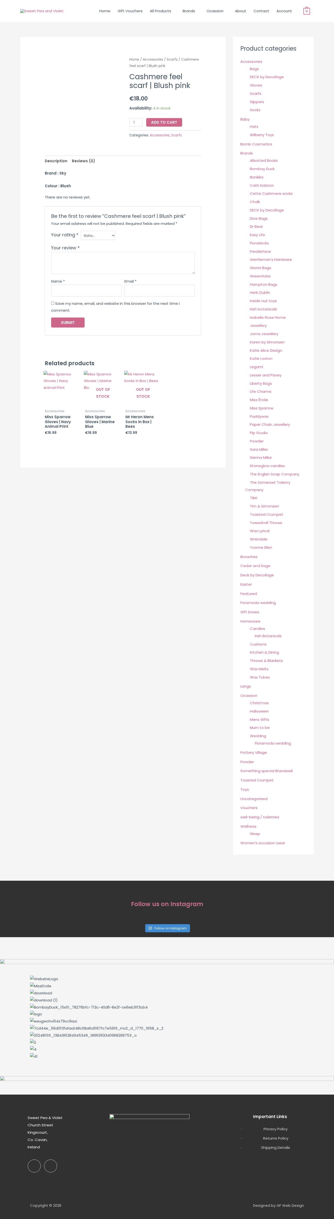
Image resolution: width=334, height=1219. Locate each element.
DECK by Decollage (267, 76)
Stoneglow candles (267, 465)
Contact (261, 10)
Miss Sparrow (261, 408)
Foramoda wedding (258, 602)
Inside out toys (263, 300)
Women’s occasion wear (262, 843)
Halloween (259, 711)
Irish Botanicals (268, 635)
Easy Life (257, 234)
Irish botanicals (263, 309)
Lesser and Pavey (265, 375)
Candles (257, 628)
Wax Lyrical (259, 530)
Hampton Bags (263, 284)
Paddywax (259, 416)
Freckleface (260, 251)
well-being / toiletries (259, 817)
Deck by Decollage (257, 575)
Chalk (255, 201)
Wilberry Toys (262, 134)
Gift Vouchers (130, 10)
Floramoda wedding (273, 743)
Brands (189, 10)
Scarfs (172, 59)
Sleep (255, 833)
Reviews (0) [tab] (83, 161)
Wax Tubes (260, 677)
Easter (246, 584)
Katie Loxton (261, 358)
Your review (65, 248)
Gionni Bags (260, 267)
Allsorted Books (264, 160)
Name (58, 281)
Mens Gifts (259, 719)
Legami (256, 366)
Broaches (248, 556)
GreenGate (260, 276)
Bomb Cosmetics (256, 144)
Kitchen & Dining (264, 652)
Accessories (153, 59)
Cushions (258, 644)
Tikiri (253, 497)
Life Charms (260, 391)
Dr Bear (256, 226)
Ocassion (215, 10)
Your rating (64, 235)
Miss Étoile (259, 399)
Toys (244, 789)
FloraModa (259, 243)
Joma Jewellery (264, 333)
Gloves (256, 85)
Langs (245, 686)
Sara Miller (259, 449)
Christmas (259, 702)
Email (130, 281)
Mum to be (260, 727)
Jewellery (258, 325)
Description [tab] (56, 161)
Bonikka (256, 177)
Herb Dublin (260, 292)
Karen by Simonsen (267, 342)
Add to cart (164, 122)
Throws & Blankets (266, 660)
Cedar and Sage (255, 565)
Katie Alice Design (266, 350)
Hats (254, 126)
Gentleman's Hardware (271, 259)
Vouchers (248, 807)
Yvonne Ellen (261, 547)
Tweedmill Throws (266, 522)
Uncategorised (253, 798)
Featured (248, 593)
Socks (255, 109)
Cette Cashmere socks (271, 193)
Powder (257, 441)
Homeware (250, 621)
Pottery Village (253, 752)
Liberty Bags (261, 383)
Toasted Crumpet (266, 514)
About (240, 10)
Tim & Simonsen (264, 506)
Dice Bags (259, 218)
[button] (167, 1063)
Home (104, 10)
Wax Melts (259, 668)
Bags (254, 68)
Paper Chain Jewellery (270, 424)
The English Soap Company (274, 474)
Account (284, 10)
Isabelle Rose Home (268, 317)
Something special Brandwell (266, 770)
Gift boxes (249, 612)
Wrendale (258, 539)
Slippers (257, 101)
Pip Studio (259, 432)
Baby (244, 119)
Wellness (248, 826)
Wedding (258, 735)
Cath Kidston (262, 185)
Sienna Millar (261, 457)
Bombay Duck (262, 168)
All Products (160, 10)
